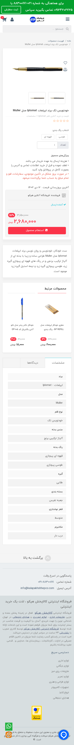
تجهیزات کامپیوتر (60, 687)
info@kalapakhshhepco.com (37, 588)
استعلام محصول (35, 230)
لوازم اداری (63, 660)
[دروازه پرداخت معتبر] (36, 713)
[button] (6, 19)
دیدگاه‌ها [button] (32, 363)
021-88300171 (46, 582)
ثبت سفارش (11, 9)
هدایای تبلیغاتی (61, 698)
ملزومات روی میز (60, 671)
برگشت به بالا (33, 558)
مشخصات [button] (58, 363)
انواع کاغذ (64, 692)
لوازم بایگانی (62, 666)
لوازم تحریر (63, 676)
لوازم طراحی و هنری (59, 681)
